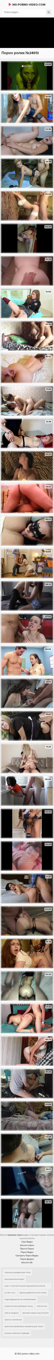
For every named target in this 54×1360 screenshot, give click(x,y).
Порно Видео (27, 1252)
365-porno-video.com (28, 4)
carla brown (42, 1306)
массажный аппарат (14, 1279)
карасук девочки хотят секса (32, 1292)
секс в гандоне (11, 1313)
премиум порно (15, 1235)
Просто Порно (27, 1248)
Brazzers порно (27, 1245)
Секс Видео (27, 1242)
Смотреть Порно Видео (27, 1255)
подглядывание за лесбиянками (20, 1299)
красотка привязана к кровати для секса (23, 1326)
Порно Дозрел (27, 1259)
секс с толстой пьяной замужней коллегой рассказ (24, 1286)
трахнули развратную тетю (17, 1272)
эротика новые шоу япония (35, 1313)
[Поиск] (49, 12)
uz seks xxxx (9, 1292)
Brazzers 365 (27, 1262)
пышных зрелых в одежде (16, 1333)
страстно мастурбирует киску (18, 1306)
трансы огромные (13, 1319)
